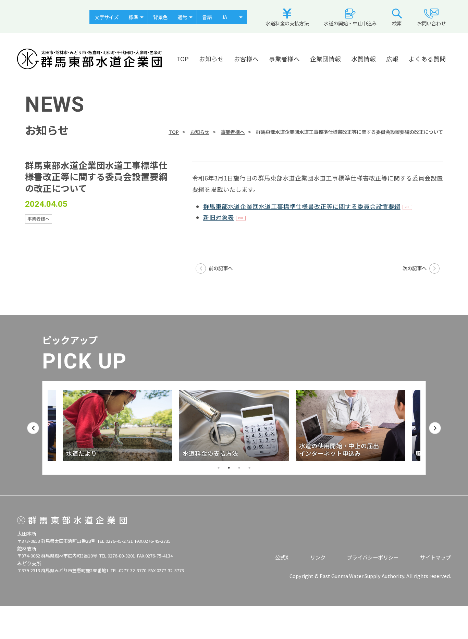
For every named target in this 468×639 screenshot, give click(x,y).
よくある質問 (427, 58)
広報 (392, 58)
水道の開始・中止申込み (350, 23)
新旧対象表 (218, 217)
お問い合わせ (431, 23)
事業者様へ (284, 58)
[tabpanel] (126, 425)
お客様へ (246, 58)
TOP (183, 58)
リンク (317, 557)
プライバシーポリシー (372, 557)
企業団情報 (325, 58)
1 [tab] (218, 467)
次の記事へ (415, 268)
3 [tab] (239, 467)
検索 (397, 23)
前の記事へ (220, 268)
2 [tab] (228, 467)
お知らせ (211, 58)
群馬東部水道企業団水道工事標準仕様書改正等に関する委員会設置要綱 (302, 206)
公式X (281, 557)
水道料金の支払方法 (287, 23)
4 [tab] (249, 467)
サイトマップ (435, 557)
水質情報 (363, 58)
